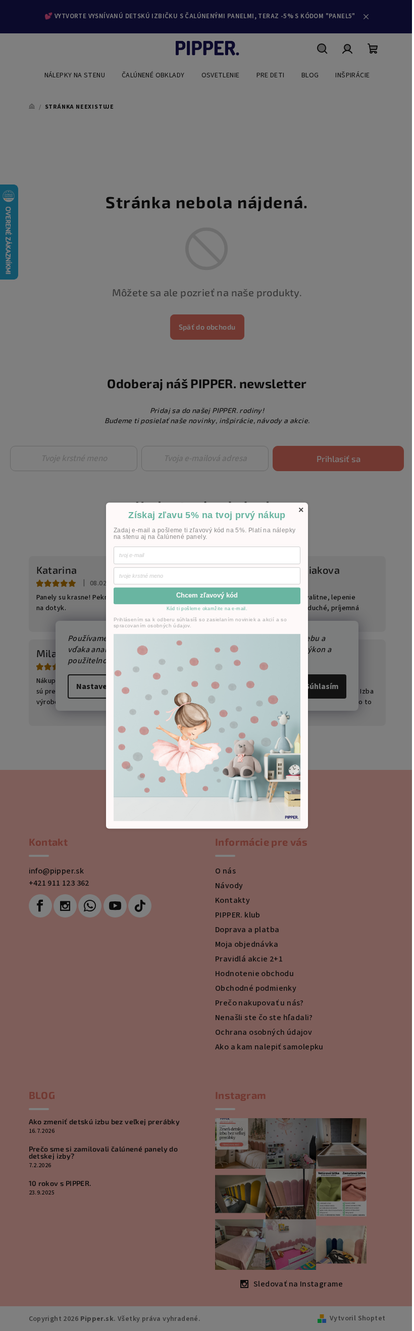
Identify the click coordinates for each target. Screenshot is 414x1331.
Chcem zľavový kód (207, 596)
